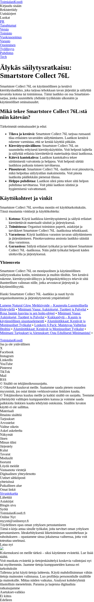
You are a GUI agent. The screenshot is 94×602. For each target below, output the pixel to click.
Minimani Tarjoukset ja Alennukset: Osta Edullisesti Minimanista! (45, 333)
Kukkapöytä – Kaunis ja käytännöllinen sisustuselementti (40, 319)
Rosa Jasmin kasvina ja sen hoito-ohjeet (27, 313)
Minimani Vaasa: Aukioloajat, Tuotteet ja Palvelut (52, 309)
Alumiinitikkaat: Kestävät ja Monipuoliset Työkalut (48, 329)
